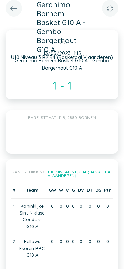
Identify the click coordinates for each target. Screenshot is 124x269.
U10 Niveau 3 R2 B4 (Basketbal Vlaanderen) (80, 173)
